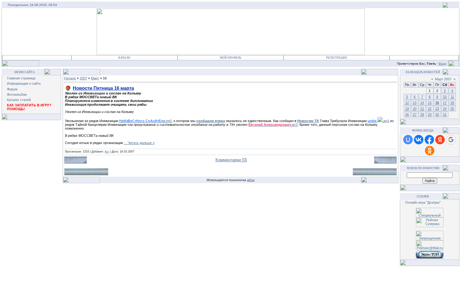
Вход (442, 63)
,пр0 (145, 121)
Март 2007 (443, 79)
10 (445, 97)
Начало (124, 57)
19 (407, 108)
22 (430, 108)
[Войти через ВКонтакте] (418, 139)
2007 (83, 78)
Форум (12, 89)
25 (452, 108)
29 (430, 114)
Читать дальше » (141, 143)
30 (437, 114)
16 (437, 102)
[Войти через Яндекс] (440, 139)
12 (407, 102)
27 (414, 114)
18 (452, 102)
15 (430, 102)
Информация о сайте (24, 83)
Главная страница (21, 78)
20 (414, 108)
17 (445, 102)
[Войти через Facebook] (429, 139)
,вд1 (378, 121)
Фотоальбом (17, 94)
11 (452, 97)
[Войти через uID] (408, 139)
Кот (107, 151)
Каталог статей (19, 100)
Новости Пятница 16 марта (103, 88)
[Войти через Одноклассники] (429, 150)
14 (422, 102)
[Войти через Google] (451, 140)
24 (445, 108)
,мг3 (273, 124)
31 (445, 114)
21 (422, 108)
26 (407, 114)
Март (95, 78)
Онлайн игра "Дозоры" (423, 202)
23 (437, 108)
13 (414, 102)
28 (422, 114)
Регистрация (336, 57)
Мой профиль (230, 57)
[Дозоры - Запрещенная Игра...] (445, 6)
